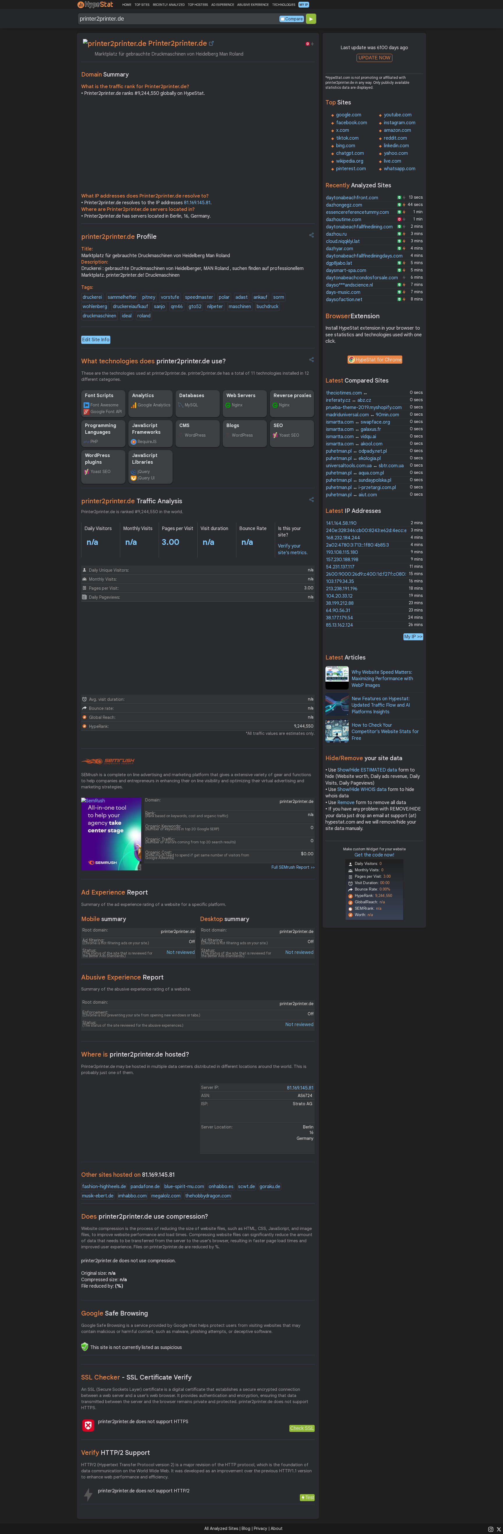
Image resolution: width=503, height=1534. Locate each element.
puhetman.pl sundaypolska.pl (358, 480)
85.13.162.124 (339, 625)
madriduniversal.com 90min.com (362, 415)
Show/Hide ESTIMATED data (367, 770)
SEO (278, 426)
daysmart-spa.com (346, 270)
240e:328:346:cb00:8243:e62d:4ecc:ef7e (370, 531)
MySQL (191, 405)
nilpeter (215, 307)
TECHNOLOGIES (283, 5)
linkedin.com (396, 146)
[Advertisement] (198, 146)
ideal (127, 316)
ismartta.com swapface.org (358, 422)
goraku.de (270, 1187)
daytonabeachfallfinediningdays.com (364, 256)
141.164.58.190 (341, 523)
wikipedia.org (349, 161)
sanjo (159, 307)
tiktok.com (347, 138)
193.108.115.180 (342, 552)
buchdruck (267, 307)
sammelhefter (122, 297)
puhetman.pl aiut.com (351, 495)
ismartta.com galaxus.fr (353, 429)
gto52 (195, 307)
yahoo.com (396, 153)
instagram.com (399, 123)
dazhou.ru (336, 234)
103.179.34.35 (340, 581)
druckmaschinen (99, 316)
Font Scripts (99, 396)
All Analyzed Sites (221, 1528)
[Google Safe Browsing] (84, 1346)
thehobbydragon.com (208, 1196)
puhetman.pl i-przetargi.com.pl (361, 487)
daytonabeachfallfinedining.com (359, 227)
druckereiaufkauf (130, 307)
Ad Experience (114, 892)
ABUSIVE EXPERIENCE (253, 5)
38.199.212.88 (340, 603)
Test (309, 1497)
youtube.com (398, 115)
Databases (191, 396)
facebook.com (351, 123)
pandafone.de (145, 1187)
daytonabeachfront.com (352, 198)
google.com (348, 115)
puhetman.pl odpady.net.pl (356, 451)
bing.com (345, 146)
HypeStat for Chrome (379, 360)
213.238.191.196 (341, 589)
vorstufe (170, 297)
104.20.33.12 (339, 596)
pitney (148, 297)
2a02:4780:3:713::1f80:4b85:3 (357, 545)
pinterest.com (351, 169)
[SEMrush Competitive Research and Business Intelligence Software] (107, 762)
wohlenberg (95, 307)
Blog (246, 1528)
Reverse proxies (292, 396)
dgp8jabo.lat (339, 263)
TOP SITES (141, 5)
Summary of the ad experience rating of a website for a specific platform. (153, 904)
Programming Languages (100, 429)
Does (144, 1216)
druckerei (92, 297)
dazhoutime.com (343, 220)
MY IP (304, 5)
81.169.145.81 (197, 203)
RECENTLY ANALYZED (169, 5)
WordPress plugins (97, 459)
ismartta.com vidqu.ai (351, 437)
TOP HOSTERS (198, 5)
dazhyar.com (339, 249)
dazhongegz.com (344, 205)
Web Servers (241, 396)
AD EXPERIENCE (222, 5)
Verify (115, 1453)
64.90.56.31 (338, 611)
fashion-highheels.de (104, 1187)
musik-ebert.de (98, 1196)
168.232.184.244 (343, 538)
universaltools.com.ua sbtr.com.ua (365, 466)
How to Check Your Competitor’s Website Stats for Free (385, 731)
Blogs (232, 426)
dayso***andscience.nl (349, 285)
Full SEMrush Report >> (293, 867)
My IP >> (413, 636)
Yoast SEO (289, 435)
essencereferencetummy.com (357, 212)
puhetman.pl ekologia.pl (353, 458)
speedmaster (199, 297)
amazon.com (397, 130)
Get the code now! (374, 855)
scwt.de (246, 1187)
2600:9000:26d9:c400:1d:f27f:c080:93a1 (371, 574)
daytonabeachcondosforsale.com (362, 278)
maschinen (240, 307)
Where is (135, 1054)
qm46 (177, 307)
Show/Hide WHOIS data (362, 789)
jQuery (144, 471)
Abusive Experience (122, 977)
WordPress (195, 435)
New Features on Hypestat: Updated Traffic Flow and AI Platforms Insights (381, 705)
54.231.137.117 (340, 567)
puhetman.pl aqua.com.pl (355, 473)
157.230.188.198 (342, 560)
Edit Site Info (95, 340)
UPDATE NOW (374, 57)
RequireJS (147, 441)
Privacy (260, 1528)
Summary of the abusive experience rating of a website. (136, 989)
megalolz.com (165, 1196)
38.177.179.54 (339, 618)
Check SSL (302, 1428)
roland (143, 316)
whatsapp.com (399, 169)
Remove (346, 803)
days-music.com (343, 292)
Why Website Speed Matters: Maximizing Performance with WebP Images (382, 678)
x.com (342, 130)
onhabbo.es (221, 1187)
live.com (392, 161)
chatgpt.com (350, 153)
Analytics (143, 396)
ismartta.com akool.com (354, 444)
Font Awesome (104, 405)
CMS (184, 426)
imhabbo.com (132, 1196)
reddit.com (395, 138)
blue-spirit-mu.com (184, 1187)
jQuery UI (146, 478)
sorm (278, 297)
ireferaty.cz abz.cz (348, 400)
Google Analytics (154, 405)
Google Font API (106, 411)
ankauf (261, 297)
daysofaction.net (344, 300)
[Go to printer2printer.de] (211, 43)
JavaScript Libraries (144, 459)
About (277, 1528)
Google (114, 1313)
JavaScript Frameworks (146, 429)
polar (224, 297)
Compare (294, 19)
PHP (94, 441)
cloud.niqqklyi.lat (343, 241)
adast (241, 297)
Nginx (237, 405)
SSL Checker (136, 1377)
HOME (126, 5)
